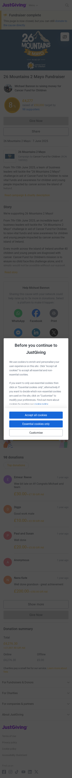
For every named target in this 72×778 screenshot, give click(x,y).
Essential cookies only (36, 424)
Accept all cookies (36, 415)
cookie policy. (41, 404)
